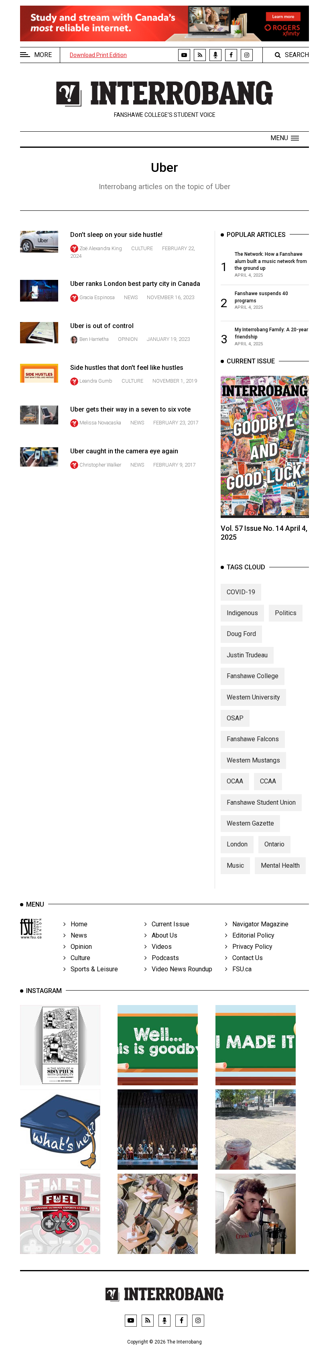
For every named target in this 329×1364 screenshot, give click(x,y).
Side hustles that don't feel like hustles (126, 367)
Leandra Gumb (95, 381)
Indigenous (242, 613)
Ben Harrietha (94, 339)
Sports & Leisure (92, 969)
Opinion (128, 339)
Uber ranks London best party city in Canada (135, 283)
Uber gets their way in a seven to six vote (130, 409)
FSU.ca (239, 969)
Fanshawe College (252, 676)
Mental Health (280, 865)
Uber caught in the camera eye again (124, 451)
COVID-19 (241, 592)
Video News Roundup (179, 969)
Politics (286, 613)
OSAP (235, 718)
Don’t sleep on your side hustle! (116, 235)
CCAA (268, 781)
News (131, 297)
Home (76, 924)
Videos (159, 946)
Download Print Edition (98, 55)
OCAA (235, 781)
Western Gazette (250, 823)
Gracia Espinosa (97, 297)
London (237, 844)
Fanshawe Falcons (253, 739)
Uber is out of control (102, 326)
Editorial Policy (250, 935)
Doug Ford (241, 634)
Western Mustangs (253, 760)
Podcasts (163, 958)
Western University (253, 697)
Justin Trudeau (247, 655)
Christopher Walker (100, 465)
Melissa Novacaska (100, 423)
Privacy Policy (249, 946)
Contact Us (245, 958)
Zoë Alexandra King (100, 248)
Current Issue (168, 924)
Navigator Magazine (257, 924)
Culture (142, 248)
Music (235, 865)
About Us (162, 935)
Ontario (274, 844)
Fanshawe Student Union (261, 802)
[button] (284, 138)
